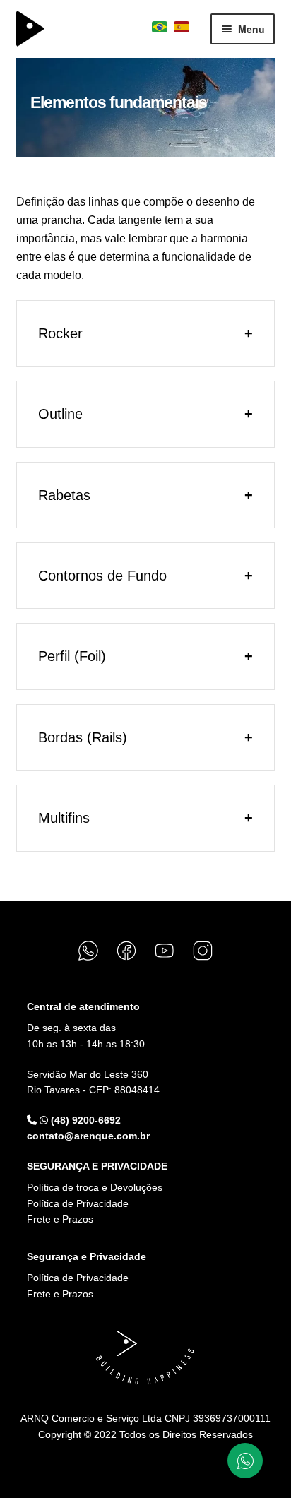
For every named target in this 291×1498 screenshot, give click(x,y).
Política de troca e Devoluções (94, 1187)
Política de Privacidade (78, 1203)
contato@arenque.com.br (88, 1135)
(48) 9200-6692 (84, 1120)
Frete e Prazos (60, 1219)
